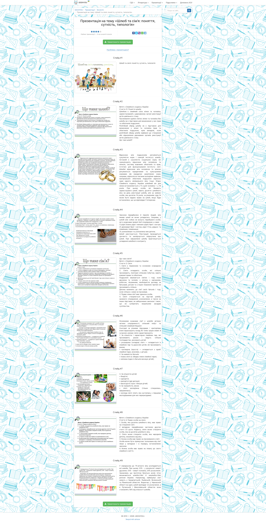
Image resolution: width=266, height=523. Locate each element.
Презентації (157, 3)
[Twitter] (136, 33)
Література (142, 3)
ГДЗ (132, 3)
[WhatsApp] (142, 33)
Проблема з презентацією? (118, 50)
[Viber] (139, 33)
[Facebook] (133, 33)
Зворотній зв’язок (133, 519)
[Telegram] (145, 33)
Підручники (171, 3)
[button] (118, 42)
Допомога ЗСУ (186, 3)
